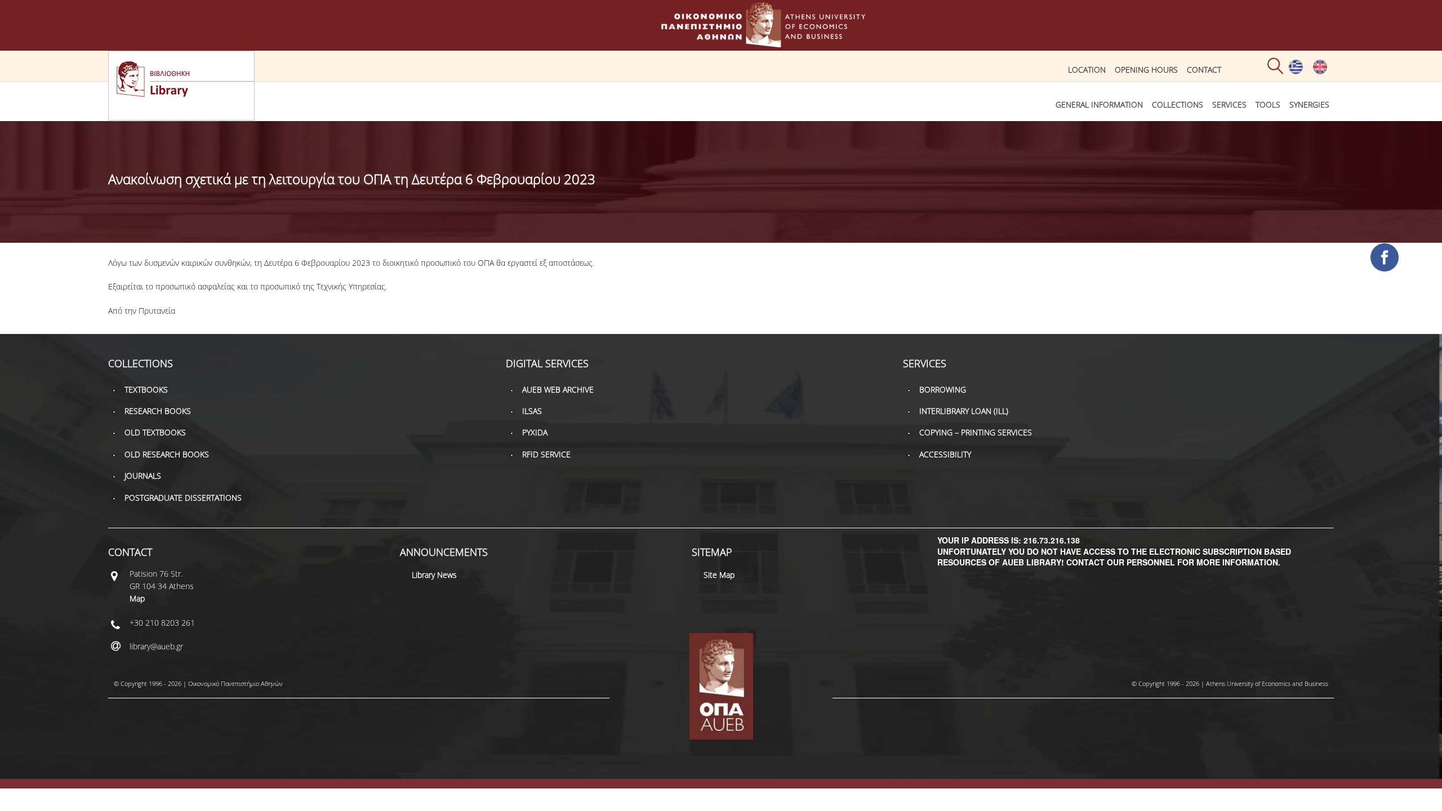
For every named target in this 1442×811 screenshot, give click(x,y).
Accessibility (945, 454)
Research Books (157, 411)
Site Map (719, 574)
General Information (1099, 104)
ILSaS (532, 411)
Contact (1204, 69)
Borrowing (942, 389)
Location (1087, 69)
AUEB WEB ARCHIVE (558, 389)
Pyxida (535, 432)
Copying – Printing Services (975, 432)
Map (137, 598)
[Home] (721, 42)
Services (1229, 104)
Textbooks (146, 389)
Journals (142, 475)
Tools (1268, 104)
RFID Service (546, 454)
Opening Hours (1146, 69)
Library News (434, 574)
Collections (1177, 104)
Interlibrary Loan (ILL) (963, 411)
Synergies (1309, 104)
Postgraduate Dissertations (183, 497)
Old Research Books (166, 454)
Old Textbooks (155, 432)
